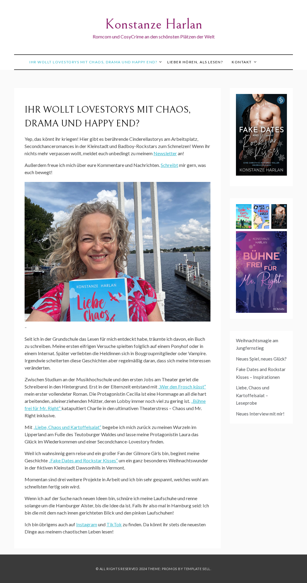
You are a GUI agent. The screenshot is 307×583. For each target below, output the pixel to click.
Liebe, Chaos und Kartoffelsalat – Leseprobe (252, 395)
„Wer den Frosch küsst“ (182, 386)
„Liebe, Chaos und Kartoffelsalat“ (67, 427)
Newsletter (165, 153)
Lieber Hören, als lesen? (195, 62)
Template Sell (197, 569)
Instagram (86, 524)
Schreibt (169, 165)
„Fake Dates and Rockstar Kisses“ (83, 460)
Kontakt (242, 62)
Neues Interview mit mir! (260, 413)
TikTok (114, 524)
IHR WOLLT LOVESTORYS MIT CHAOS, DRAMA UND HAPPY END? (93, 62)
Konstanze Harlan (153, 24)
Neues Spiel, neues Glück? (261, 358)
